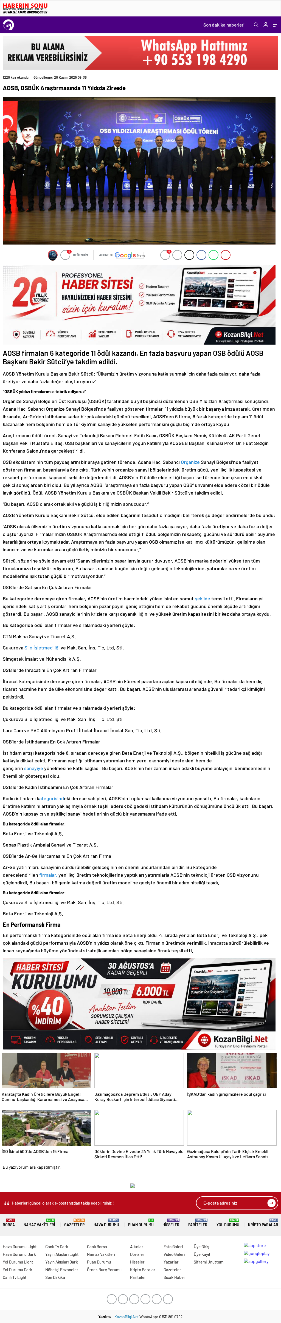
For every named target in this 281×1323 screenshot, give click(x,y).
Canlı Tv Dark (56, 1246)
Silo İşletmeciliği (42, 648)
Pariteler (197, 1223)
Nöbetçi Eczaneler (61, 1269)
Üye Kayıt (202, 1254)
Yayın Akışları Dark (61, 1261)
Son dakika (224, 24)
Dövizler (137, 1254)
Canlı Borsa (97, 1246)
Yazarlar (171, 1261)
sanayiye (33, 768)
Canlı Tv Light (15, 1277)
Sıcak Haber (174, 1277)
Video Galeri (174, 1254)
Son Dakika (55, 1277)
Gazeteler (74, 1223)
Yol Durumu (228, 1223)
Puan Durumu (141, 1223)
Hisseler (170, 1223)
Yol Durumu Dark (17, 1269)
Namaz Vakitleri (39, 1223)
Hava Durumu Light (20, 1246)
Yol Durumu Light (18, 1261)
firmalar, (48, 875)
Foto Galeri (173, 1246)
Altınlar (136, 1246)
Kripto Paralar (263, 1223)
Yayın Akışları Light (62, 1254)
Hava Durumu (106, 1223)
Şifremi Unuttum (208, 1261)
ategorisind (51, 798)
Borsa (9, 1223)
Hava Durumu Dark (19, 1254)
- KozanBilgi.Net (125, 1316)
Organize (191, 462)
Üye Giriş (201, 1246)
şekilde (202, 598)
